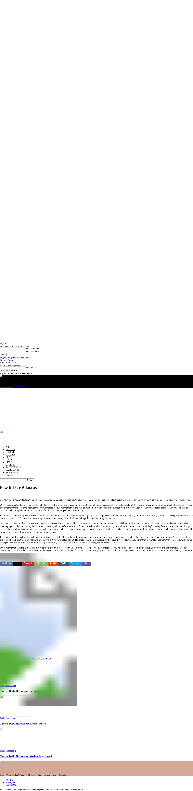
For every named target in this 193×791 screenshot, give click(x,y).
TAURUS (10, 449)
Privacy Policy (6, 360)
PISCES (9, 475)
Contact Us (11, 785)
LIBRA (9, 462)
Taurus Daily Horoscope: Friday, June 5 (23, 723)
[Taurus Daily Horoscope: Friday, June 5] (15, 715)
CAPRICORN (12, 470)
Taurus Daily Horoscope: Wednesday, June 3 (26, 756)
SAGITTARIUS (13, 467)
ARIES (9, 447)
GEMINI (10, 452)
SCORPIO (10, 465)
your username (32, 348)
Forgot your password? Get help (14, 357)
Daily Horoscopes (8, 718)
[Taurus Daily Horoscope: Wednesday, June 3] (15, 748)
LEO (8, 457)
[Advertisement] (96, 409)
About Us (10, 780)
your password (32, 351)
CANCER (10, 454)
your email (31, 367)
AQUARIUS (12, 472)
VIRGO (9, 459)
